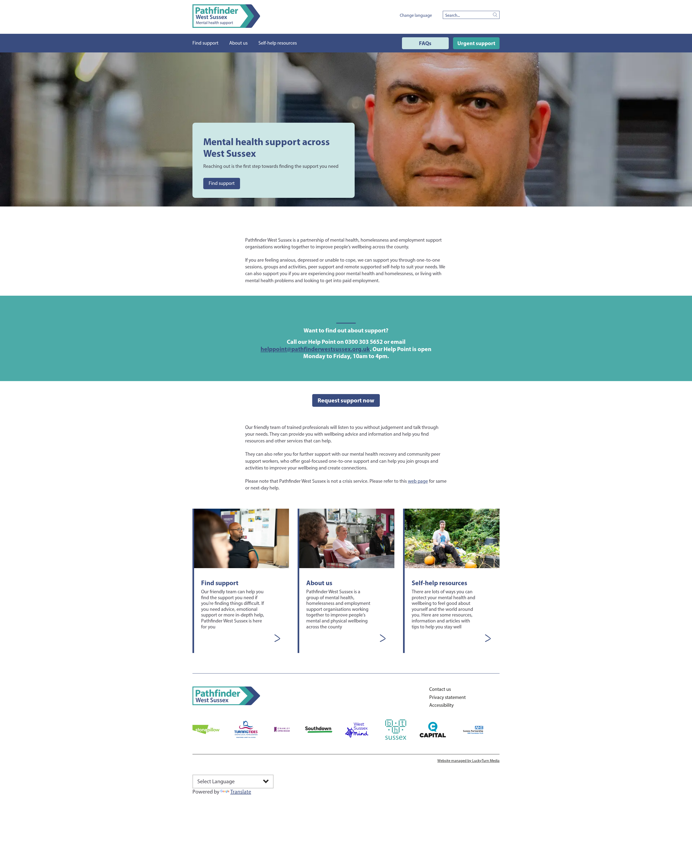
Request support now (346, 400)
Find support (222, 183)
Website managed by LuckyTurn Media (468, 760)
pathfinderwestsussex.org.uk (315, 349)
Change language (416, 15)
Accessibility (441, 705)
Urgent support (476, 43)
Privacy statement (447, 697)
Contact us (440, 689)
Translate (240, 791)
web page (418, 481)
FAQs (425, 43)
